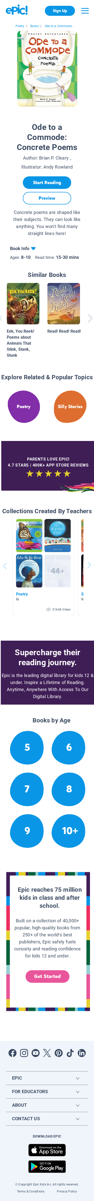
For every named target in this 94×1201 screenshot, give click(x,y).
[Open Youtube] (36, 1053)
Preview (47, 198)
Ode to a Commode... (59, 26)
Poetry (20, 26)
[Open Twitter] (47, 1053)
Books (34, 26)
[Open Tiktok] (70, 1053)
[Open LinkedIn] (82, 1053)
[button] (43, 566)
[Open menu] (85, 11)
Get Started (47, 976)
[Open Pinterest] (59, 1053)
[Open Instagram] (24, 1053)
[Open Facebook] (13, 1053)
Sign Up (60, 10)
